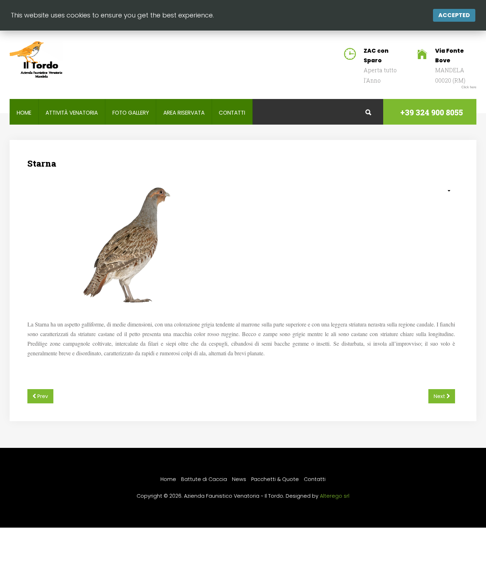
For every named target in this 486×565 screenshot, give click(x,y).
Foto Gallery (130, 112)
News (239, 479)
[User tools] (445, 191)
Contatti (232, 112)
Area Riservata (184, 112)
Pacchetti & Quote (275, 479)
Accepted (454, 15)
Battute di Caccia (204, 479)
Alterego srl (334, 495)
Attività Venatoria (72, 112)
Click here (468, 87)
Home (24, 112)
